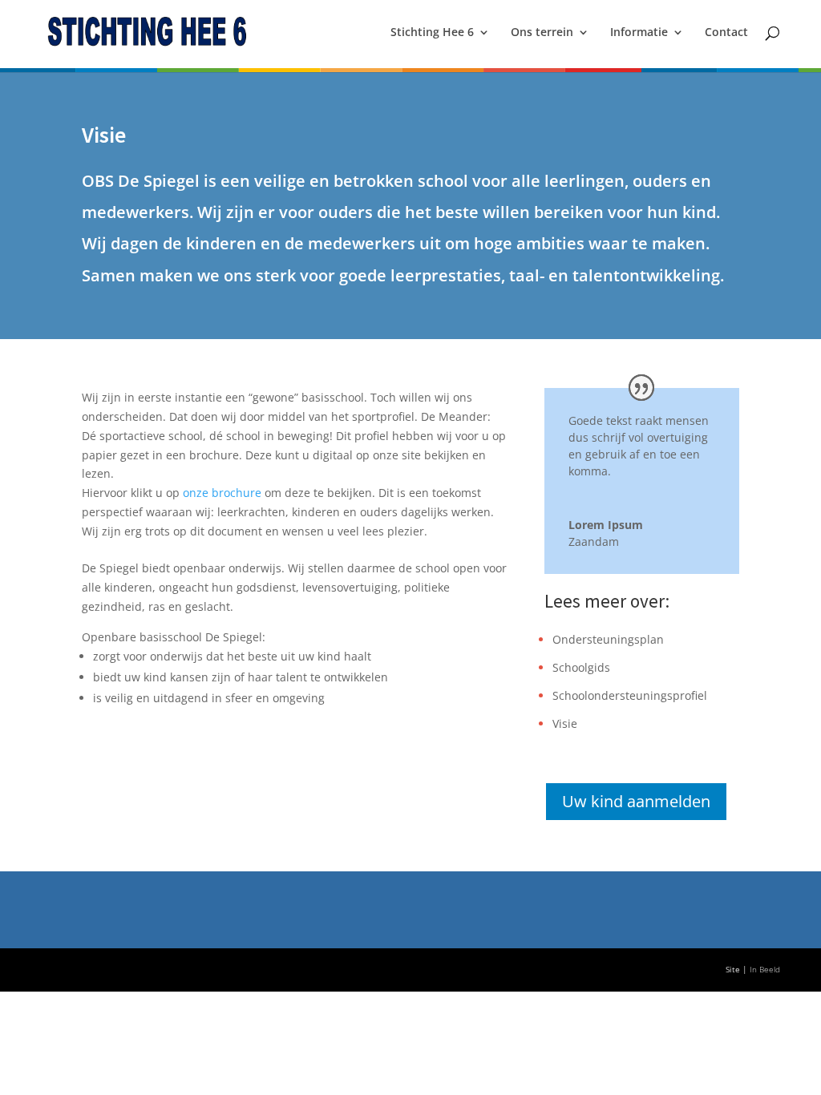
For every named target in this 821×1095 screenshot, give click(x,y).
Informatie (639, 32)
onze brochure (222, 492)
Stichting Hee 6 (432, 32)
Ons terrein (542, 32)
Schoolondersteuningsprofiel (629, 695)
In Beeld (765, 969)
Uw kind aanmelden (636, 801)
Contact (726, 32)
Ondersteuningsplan (608, 639)
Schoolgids (581, 667)
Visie (564, 723)
